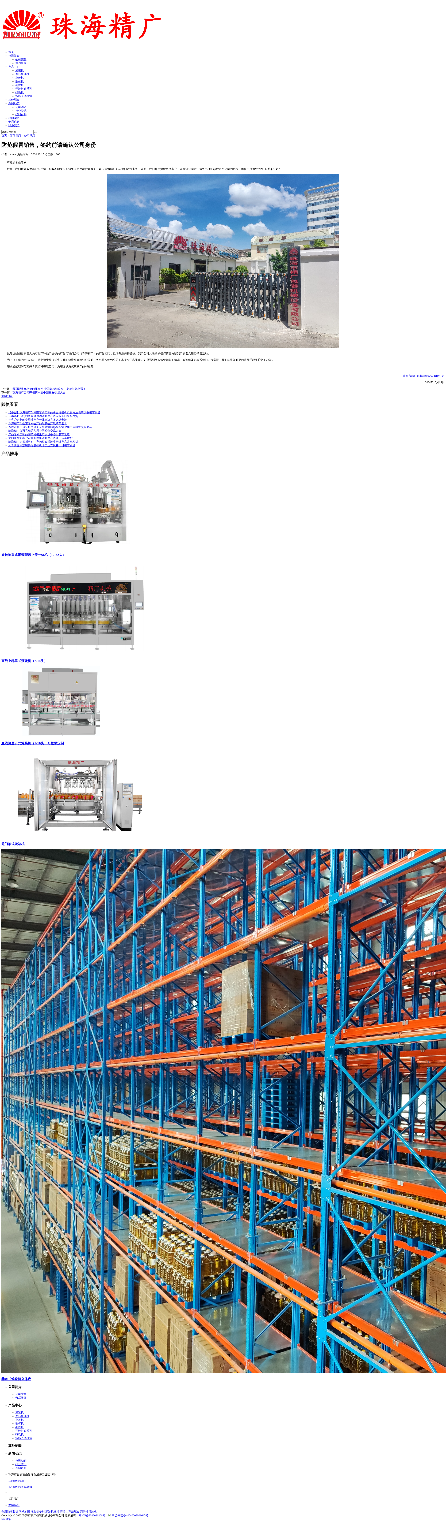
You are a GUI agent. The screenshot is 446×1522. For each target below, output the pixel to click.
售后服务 (20, 63)
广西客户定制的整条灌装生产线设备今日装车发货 (39, 434)
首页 (11, 52)
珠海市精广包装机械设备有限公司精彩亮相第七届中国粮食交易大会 (50, 427)
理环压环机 (22, 74)
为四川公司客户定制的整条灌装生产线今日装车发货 (40, 438)
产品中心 (14, 66)
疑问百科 (20, 114)
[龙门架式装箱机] (80, 836)
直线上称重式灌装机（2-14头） (24, 661)
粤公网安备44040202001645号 (130, 1515)
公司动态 (20, 107)
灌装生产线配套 (70, 1511)
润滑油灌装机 (88, 1511)
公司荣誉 (20, 59)
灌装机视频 (52, 1511)
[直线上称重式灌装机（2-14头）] (85, 653)
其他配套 (14, 99)
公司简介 (14, 55)
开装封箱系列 (23, 88)
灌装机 (19, 70)
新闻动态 (14, 103)
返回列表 (7, 396)
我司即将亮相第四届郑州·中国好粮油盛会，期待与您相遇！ (49, 388)
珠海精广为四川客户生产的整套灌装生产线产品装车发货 (43, 441)
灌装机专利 (38, 1511)
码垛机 (19, 92)
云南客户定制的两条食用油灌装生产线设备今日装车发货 (43, 416)
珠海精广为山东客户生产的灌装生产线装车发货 (37, 423)
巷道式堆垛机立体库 (16, 1379)
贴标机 (19, 81)
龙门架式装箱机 (13, 844)
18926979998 (16, 1480)
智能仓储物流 (23, 96)
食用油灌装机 (10, 1511)
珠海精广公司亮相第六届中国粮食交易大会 (39, 392)
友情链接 (14, 1505)
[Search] (35, 132)
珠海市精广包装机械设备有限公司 (424, 375)
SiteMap (6, 1518)
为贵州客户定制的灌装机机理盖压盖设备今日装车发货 (41, 445)
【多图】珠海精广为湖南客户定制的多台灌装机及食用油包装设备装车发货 (54, 412)
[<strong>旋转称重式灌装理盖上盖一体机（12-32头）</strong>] (80, 547)
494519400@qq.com (20, 1486)
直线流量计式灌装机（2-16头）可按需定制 (32, 743)
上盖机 (19, 77)
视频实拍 (14, 118)
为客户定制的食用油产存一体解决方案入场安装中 (39, 419)
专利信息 (14, 121)
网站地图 (25, 1511)
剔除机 (19, 85)
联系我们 (14, 125)
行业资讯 (20, 110)
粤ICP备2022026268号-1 (93, 1515)
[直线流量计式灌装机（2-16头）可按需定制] (64, 736)
